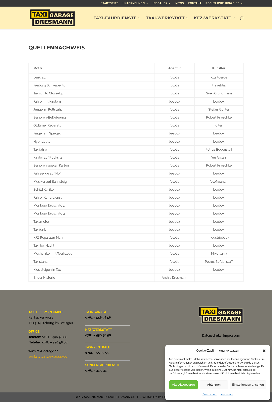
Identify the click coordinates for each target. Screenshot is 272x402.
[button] (264, 351)
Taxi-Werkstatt (165, 18)
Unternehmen (134, 3)
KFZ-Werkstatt (213, 18)
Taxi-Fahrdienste (115, 18)
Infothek (160, 3)
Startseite (110, 3)
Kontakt (195, 3)
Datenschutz (210, 394)
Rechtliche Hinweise (222, 3)
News (179, 3)
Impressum (227, 394)
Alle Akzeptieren (183, 384)
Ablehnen (214, 384)
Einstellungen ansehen (248, 384)
